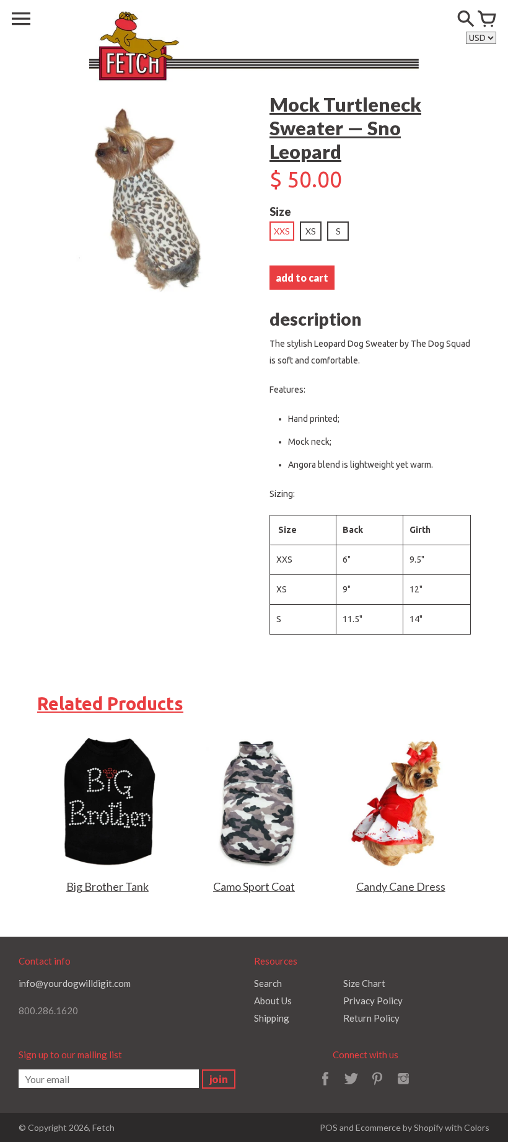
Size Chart (364, 983)
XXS (282, 231)
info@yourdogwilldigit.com (75, 983)
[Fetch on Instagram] (403, 1086)
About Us (273, 1000)
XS (310, 231)
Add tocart (302, 277)
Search (268, 983)
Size (280, 211)
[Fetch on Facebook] (325, 1086)
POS (329, 1127)
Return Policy (371, 1018)
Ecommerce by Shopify (399, 1127)
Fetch (103, 1127)
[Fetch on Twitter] (351, 1086)
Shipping (271, 1018)
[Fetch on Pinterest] (377, 1086)
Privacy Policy (373, 1000)
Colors (476, 1127)
